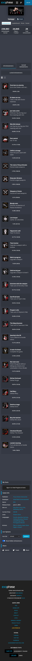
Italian (15, 519)
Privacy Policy (16, 623)
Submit (7, 550)
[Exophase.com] (8, 2)
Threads (16, 635)
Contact (16, 615)
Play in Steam (17, 525)
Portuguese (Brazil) (19, 522)
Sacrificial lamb (15, 297)
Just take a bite (15, 111)
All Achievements (8, 66)
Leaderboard (16, 23)
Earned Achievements (24, 66)
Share (27, 550)
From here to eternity (17, 85)
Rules (16, 610)
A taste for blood (15, 350)
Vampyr (11, 19)
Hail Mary (13, 391)
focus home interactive (20, 497)
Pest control (14, 138)
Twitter (16, 638)
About (16, 613)
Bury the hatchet (15, 418)
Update (26, 536)
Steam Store (17, 514)
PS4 (14, 507)
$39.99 (15, 512)
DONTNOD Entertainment (21, 499)
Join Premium (16, 628)
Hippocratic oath (15, 231)
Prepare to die (14, 310)
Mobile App (16, 608)
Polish (22, 521)
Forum (27, 23)
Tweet (17, 550)
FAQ (16, 605)
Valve (23, 598)
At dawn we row (15, 97)
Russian (20, 519)
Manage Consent (16, 620)
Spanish (20, 517)
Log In (28, 2)
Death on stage (15, 404)
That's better (14, 243)
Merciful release (15, 124)
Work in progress (15, 257)
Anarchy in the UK (15, 335)
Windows (16, 509)
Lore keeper (14, 218)
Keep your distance (16, 178)
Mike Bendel (19, 593)
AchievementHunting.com (16, 643)
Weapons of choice (16, 191)
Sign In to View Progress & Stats (16, 487)
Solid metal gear (15, 270)
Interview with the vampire (18, 284)
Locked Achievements (16, 73)
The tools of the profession (18, 165)
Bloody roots (14, 203)
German (25, 517)
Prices (22, 23)
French (15, 517)
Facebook (16, 640)
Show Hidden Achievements (14, 541)
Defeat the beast (15, 378)
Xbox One (19, 507)
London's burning (15, 443)
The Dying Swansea (16, 323)
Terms (16, 625)
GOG (23, 507)
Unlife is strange (15, 151)
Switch (21, 509)
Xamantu (19, 595)
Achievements (6, 23)
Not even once (14, 362)
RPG (14, 502)
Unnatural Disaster (16, 431)
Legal (16, 618)
